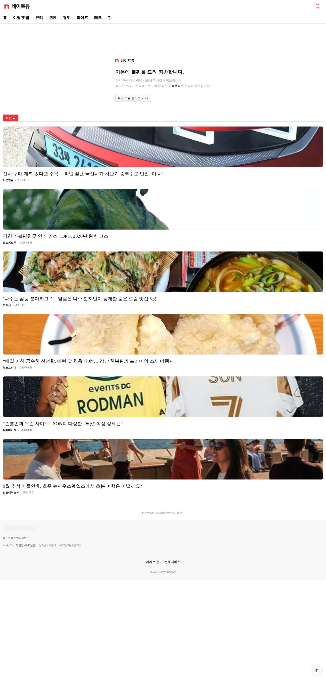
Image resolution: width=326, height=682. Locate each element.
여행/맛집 (21, 18)
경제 (67, 18)
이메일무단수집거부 (70, 545)
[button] (317, 670)
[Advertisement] (163, 39)
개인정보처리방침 (25, 545)
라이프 (82, 18)
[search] (318, 6)
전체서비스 (172, 562)
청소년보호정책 (47, 545)
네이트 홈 (152, 562)
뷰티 (39, 18)
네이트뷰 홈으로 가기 (133, 98)
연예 (53, 18)
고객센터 (174, 86)
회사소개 (8, 545)
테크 (98, 18)
